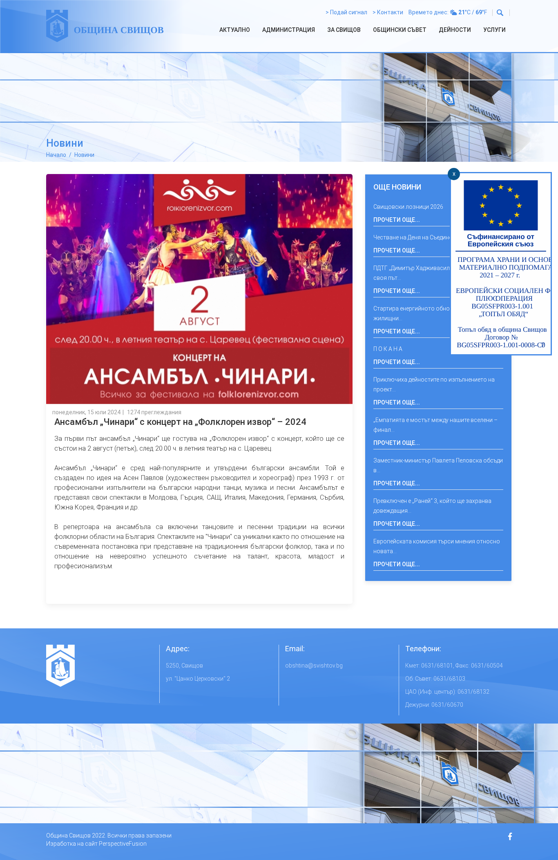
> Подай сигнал (346, 12)
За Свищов (344, 30)
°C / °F (472, 12)
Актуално (234, 30)
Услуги (494, 30)
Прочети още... (396, 220)
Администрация (288, 30)
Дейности (455, 30)
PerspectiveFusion (123, 843)
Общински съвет (399, 30)
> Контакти (388, 12)
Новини (84, 155)
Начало (56, 155)
